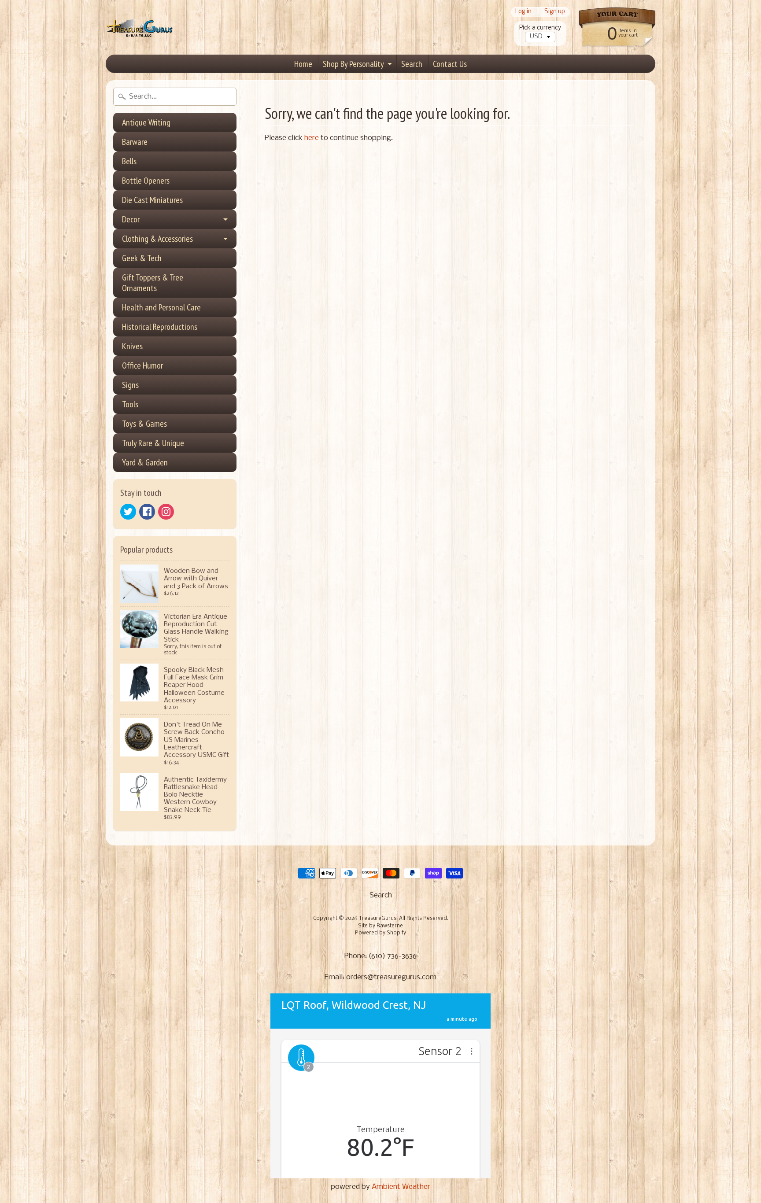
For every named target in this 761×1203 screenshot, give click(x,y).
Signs (130, 385)
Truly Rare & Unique (153, 443)
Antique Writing (146, 122)
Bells (129, 161)
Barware (135, 142)
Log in (523, 12)
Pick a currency (540, 28)
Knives (132, 346)
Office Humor (142, 365)
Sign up (554, 12)
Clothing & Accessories (157, 238)
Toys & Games (144, 423)
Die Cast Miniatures (152, 200)
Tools (130, 404)
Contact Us (450, 64)
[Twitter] (128, 512)
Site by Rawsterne (380, 926)
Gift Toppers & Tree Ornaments (152, 283)
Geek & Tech (142, 258)
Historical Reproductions (159, 326)
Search (411, 64)
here (311, 138)
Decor (131, 219)
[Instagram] (166, 512)
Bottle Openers (146, 180)
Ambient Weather (401, 1187)
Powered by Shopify (380, 933)
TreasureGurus (377, 918)
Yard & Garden (145, 462)
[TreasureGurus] (140, 27)
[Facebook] (147, 512)
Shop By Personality (353, 64)
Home (303, 64)
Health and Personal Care (161, 307)
